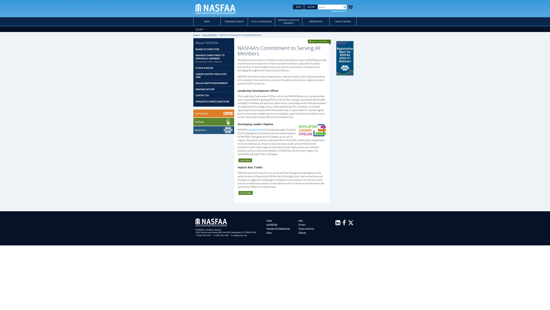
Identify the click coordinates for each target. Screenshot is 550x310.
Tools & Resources (261, 21)
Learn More (245, 160)
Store (269, 232)
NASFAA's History (205, 89)
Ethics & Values (204, 68)
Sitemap (302, 232)
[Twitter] (351, 224)
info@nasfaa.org (240, 235)
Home (196, 35)
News (207, 21)
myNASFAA (271, 224)
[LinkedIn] (337, 224)
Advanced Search (339, 11)
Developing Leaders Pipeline (209, 61)
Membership (315, 21)
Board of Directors (207, 49)
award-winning (257, 129)
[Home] (215, 8)
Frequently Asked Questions (212, 101)
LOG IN (310, 7)
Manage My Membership (278, 228)
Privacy (302, 224)
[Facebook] (344, 224)
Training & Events (234, 21)
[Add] (310, 41)
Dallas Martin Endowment (212, 83)
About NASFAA (343, 21)
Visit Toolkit (245, 193)
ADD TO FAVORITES (319, 41)
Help (300, 220)
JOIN (298, 7)
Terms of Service (306, 228)
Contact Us (202, 95)
